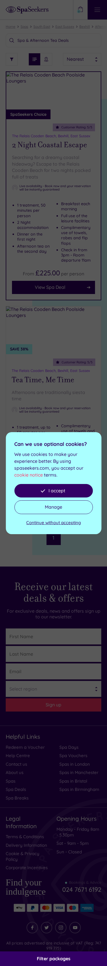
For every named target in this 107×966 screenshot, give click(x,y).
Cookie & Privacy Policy (22, 856)
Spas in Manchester (78, 772)
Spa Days (68, 747)
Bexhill (84, 26)
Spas (24, 26)
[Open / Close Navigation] (97, 9)
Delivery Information (26, 845)
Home (10, 26)
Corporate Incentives (27, 867)
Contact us (16, 764)
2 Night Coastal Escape (49, 145)
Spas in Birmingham (79, 789)
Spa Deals (16, 789)
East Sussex (64, 26)
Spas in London (74, 764)
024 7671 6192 (81, 887)
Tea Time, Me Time (43, 380)
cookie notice (28, 475)
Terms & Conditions (25, 836)
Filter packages (53, 958)
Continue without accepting (53, 522)
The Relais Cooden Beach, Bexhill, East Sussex (51, 136)
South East (41, 26)
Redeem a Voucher (25, 747)
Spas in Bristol (73, 781)
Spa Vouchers (73, 755)
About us (14, 772)
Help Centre (18, 755)
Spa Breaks (17, 798)
